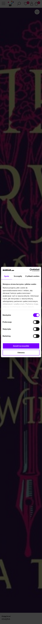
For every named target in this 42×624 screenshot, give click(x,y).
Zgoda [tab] (6, 276)
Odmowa (21, 353)
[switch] (36, 322)
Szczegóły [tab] (18, 276)
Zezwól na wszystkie (21, 346)
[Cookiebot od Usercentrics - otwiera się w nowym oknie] (29, 270)
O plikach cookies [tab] (32, 276)
